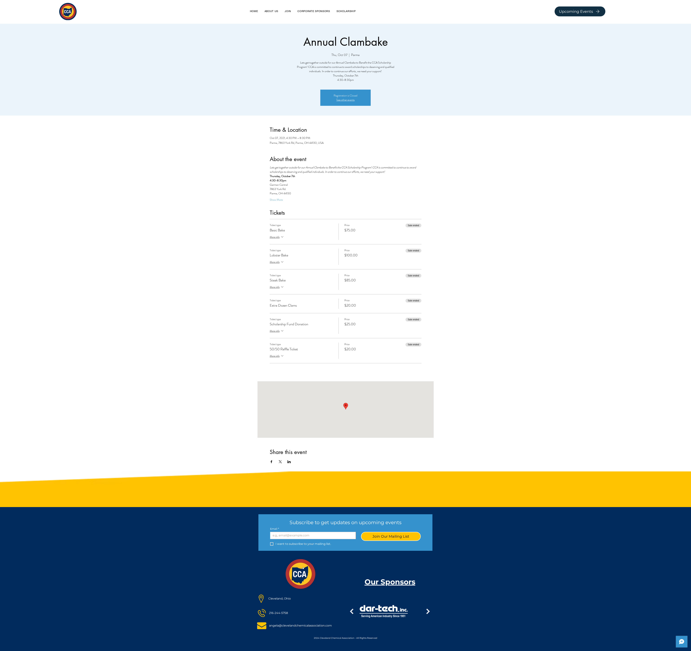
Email (274, 528)
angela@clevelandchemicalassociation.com (300, 625)
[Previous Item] (351, 611)
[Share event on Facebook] (271, 461)
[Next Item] (428, 611)
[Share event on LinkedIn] (289, 461)
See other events (345, 100)
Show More (276, 200)
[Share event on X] (280, 461)
